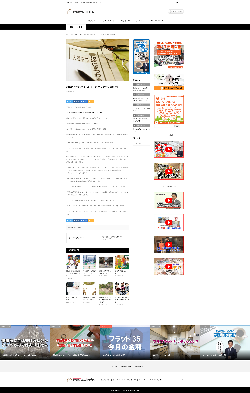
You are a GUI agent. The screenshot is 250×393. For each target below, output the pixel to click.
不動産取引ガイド (92, 21)
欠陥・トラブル (125, 21)
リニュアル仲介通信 (157, 21)
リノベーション (140, 21)
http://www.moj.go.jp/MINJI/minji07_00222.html (87, 112)
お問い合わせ (139, 366)
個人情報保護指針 (127, 366)
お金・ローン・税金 (109, 21)
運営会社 (116, 366)
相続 (80, 227)
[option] (25, 342)
